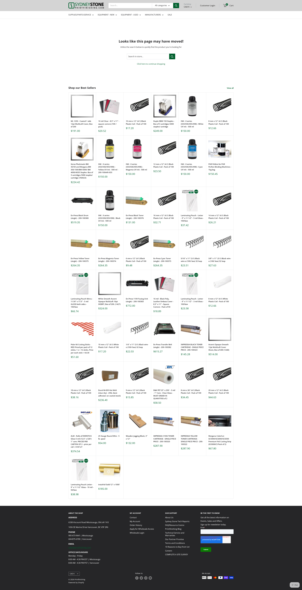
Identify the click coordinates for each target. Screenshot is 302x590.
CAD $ (72, 574)
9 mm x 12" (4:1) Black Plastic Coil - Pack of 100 (136, 391)
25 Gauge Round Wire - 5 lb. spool (109, 437)
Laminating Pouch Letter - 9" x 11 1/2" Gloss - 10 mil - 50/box (82, 487)
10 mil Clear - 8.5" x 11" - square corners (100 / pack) (108, 124)
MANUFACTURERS (153, 14)
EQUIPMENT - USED (129, 14)
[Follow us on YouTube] (150, 578)
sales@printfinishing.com (79, 547)
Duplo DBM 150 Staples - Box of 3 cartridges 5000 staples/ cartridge (163, 124)
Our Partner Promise (174, 539)
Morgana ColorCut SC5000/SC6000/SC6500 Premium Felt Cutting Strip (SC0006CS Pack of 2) (219, 440)
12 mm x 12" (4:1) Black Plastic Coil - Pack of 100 (163, 165)
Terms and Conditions (175, 543)
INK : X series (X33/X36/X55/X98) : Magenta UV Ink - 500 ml (136, 167)
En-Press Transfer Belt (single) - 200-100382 (162, 345)
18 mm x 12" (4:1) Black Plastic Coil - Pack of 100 (81, 391)
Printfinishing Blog (173, 529)
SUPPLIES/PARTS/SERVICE (79, 14)
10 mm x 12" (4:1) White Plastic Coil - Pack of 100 (108, 345)
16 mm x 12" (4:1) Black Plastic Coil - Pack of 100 (163, 216)
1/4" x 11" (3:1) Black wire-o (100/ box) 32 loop (137, 345)
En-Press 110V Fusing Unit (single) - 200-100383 (137, 300)
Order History (136, 525)
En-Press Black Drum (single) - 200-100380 (80, 216)
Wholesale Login (137, 533)
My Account (135, 521)
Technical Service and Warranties (174, 534)
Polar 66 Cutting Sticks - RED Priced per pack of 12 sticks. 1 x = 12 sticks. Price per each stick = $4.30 (82, 348)
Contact (133, 517)
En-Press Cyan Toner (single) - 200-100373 (162, 259)
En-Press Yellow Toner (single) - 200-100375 (80, 259)
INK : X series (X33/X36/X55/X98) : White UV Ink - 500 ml (192, 124)
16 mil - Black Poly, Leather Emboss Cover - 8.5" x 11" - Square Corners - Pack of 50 (163, 303)
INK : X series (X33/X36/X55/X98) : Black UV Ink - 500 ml (109, 218)
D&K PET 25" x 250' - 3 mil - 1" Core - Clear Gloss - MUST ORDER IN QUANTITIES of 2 (164, 394)
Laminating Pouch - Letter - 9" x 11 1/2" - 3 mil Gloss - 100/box (192, 301)
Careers (168, 550)
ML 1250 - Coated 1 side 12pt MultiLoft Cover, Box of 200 (81, 124)
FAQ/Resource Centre (174, 525)
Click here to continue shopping (151, 64)
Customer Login (207, 5)
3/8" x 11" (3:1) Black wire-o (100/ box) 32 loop (219, 259)
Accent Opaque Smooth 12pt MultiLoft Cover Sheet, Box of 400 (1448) (218, 347)
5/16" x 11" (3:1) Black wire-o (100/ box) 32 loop (191, 259)
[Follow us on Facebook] (136, 578)
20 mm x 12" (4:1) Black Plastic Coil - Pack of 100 (218, 391)
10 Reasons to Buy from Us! (177, 547)
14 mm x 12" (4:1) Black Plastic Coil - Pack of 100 (218, 216)
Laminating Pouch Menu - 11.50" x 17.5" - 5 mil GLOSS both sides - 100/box (82, 303)
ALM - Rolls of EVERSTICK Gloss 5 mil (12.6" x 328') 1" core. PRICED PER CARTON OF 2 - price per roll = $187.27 (81, 441)
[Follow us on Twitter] (141, 578)
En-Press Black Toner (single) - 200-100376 (135, 216)
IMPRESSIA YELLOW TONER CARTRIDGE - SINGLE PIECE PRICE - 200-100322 (192, 440)
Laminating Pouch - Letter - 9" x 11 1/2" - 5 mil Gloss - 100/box (192, 218)
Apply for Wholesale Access (142, 529)
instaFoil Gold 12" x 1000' (109, 484)
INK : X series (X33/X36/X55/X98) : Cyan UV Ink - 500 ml (192, 167)
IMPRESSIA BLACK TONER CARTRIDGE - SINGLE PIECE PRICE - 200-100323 (192, 347)
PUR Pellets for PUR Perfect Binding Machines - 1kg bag (219, 167)
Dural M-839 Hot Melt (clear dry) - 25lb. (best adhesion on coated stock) (109, 393)
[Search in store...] (172, 56)
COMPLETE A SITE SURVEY (176, 554)
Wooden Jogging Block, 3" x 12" (136, 437)
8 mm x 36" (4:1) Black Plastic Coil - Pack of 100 (191, 391)
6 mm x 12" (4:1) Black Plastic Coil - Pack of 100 (136, 259)
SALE (170, 14)
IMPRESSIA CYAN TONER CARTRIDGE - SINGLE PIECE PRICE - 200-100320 (164, 439)
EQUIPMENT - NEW (106, 14)
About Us (169, 517)
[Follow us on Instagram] (145, 578)
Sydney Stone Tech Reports (177, 521)
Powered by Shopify (76, 582)
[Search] (176, 5)
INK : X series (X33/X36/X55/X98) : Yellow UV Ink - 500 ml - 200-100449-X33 (108, 168)
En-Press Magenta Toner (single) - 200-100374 (108, 259)
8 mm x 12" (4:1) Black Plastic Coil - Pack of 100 (218, 122)
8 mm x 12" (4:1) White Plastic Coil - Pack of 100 (218, 300)
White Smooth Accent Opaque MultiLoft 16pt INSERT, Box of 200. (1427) (109, 301)
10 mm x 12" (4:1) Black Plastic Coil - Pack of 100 (136, 122)
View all (230, 88)
